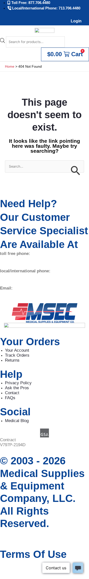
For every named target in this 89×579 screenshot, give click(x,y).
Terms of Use (33, 554)
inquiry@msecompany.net (24, 293)
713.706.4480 (12, 276)
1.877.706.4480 (14, 258)
